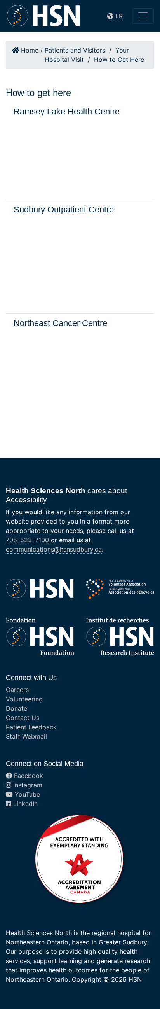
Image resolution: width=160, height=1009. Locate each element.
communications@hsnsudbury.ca (54, 549)
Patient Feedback (31, 727)
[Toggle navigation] (143, 16)
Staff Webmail (26, 736)
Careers (17, 690)
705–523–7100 (27, 540)
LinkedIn (24, 804)
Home (28, 50)
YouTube (26, 794)
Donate (16, 708)
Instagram (26, 785)
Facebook (27, 776)
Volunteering (24, 699)
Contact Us (22, 718)
